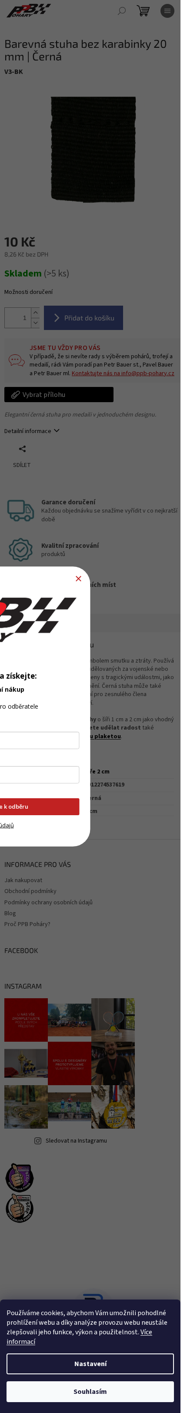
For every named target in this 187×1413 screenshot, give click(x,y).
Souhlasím (90, 1391)
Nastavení (90, 1364)
